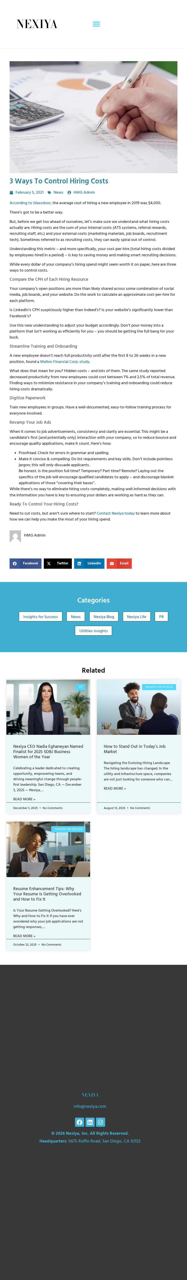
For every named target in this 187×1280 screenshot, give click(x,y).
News (58, 192)
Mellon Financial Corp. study (64, 362)
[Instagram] (100, 1122)
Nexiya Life (136, 617)
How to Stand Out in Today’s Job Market (135, 749)
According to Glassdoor (30, 203)
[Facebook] (79, 1122)
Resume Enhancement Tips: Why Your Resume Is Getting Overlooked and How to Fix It (47, 894)
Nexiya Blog (104, 617)
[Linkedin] (90, 1122)
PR (161, 617)
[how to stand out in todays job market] (139, 707)
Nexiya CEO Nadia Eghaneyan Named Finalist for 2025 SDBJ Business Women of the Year (48, 751)
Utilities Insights (93, 631)
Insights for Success (40, 617)
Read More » (24, 799)
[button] (96, 24)
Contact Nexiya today (116, 513)
